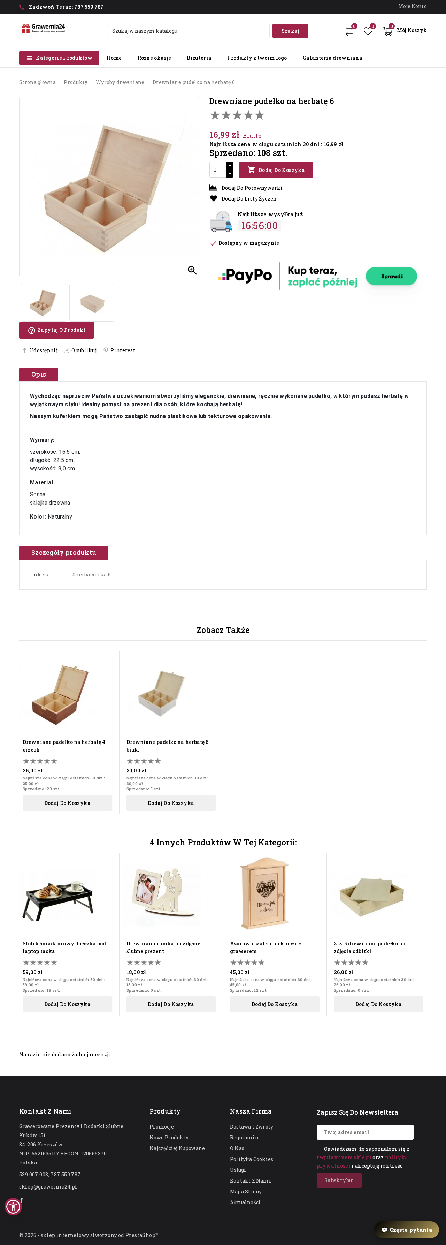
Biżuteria (199, 57)
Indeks (39, 574)
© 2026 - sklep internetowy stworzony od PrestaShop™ (89, 1235)
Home (114, 57)
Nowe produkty (169, 1137)
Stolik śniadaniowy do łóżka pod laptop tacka (64, 947)
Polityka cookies (251, 1159)
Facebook (22, 1200)
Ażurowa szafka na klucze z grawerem (266, 947)
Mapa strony (246, 1191)
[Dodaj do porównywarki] (109, 685)
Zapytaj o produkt (57, 330)
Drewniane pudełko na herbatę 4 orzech (64, 746)
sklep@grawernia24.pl (48, 1186)
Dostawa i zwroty (251, 1126)
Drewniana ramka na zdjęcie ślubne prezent (163, 947)
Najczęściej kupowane (177, 1148)
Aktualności (245, 1202)
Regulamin (244, 1137)
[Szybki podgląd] (109, 661)
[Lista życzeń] (368, 31)
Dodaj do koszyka (276, 170)
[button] (13, 1207)
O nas (237, 1148)
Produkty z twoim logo (257, 57)
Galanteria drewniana (332, 57)
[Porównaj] (349, 31)
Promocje (161, 1126)
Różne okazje (154, 57)
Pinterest (122, 350)
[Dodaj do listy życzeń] (109, 673)
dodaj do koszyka (67, 803)
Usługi (238, 1170)
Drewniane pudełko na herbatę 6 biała (167, 746)
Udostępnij (43, 350)
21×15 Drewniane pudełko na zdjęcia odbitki (370, 947)
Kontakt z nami (45, 1111)
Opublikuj (84, 350)
